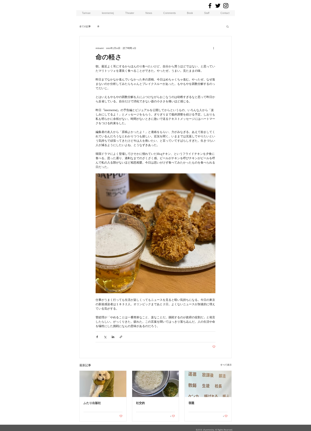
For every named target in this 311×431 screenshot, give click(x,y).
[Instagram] (225, 5)
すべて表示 (226, 364)
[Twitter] (217, 5)
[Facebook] (210, 5)
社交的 (140, 403)
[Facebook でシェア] (97, 336)
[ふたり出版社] (103, 384)
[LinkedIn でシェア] (113, 336)
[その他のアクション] (213, 48)
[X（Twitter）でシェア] (105, 336)
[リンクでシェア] (120, 336)
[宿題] (208, 384)
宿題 (191, 403)
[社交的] (155, 384)
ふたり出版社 (92, 403)
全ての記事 (85, 26)
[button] (227, 26)
